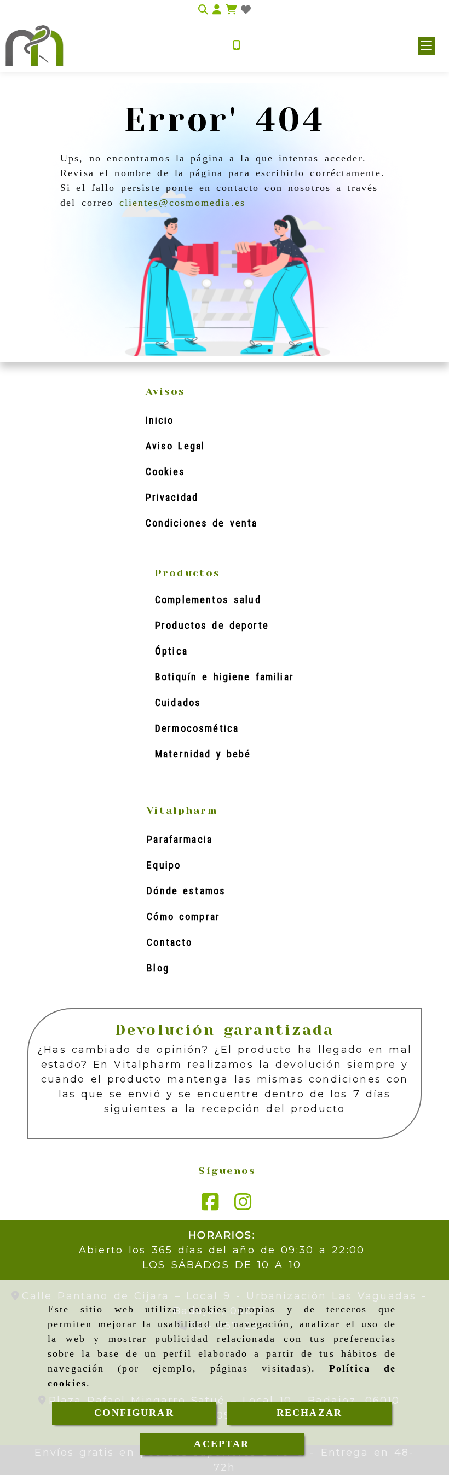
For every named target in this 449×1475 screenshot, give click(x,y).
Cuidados (178, 702)
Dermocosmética (197, 728)
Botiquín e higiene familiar (224, 676)
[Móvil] (236, 45)
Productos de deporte (212, 625)
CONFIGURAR (134, 1412)
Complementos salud (208, 599)
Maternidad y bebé (203, 754)
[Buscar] (203, 10)
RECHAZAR (309, 1412)
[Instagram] (243, 1206)
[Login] (246, 10)
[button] (426, 46)
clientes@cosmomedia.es (182, 202)
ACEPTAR (221, 1443)
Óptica (171, 651)
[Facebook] (210, 1206)
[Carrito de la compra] (231, 10)
